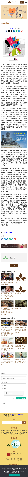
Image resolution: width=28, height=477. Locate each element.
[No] (26, 471)
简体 (21, 2)
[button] (2, 2)
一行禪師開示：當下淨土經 (20, 281)
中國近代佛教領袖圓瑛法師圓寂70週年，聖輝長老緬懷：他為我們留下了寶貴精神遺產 (7, 347)
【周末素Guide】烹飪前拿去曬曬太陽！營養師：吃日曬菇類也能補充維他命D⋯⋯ (20, 330)
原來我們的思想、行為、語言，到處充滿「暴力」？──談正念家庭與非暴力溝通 (7, 296)
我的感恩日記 (18, 293)
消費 (8, 233)
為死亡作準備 (18, 308)
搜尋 (24, 422)
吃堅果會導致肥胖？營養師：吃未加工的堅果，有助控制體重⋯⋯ (20, 346)
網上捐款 (12, 414)
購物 (11, 233)
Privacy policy (16, 474)
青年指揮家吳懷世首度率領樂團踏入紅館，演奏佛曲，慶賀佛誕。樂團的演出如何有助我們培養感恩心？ (7, 311)
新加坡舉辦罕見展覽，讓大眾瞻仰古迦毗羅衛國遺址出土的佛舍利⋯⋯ (7, 362)
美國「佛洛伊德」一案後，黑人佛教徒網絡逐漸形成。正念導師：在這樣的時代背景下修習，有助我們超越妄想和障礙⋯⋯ (7, 331)
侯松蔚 (11, 28)
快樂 (5, 233)
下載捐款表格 (19, 414)
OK (10, 474)
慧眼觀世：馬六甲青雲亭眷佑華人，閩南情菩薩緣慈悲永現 (7, 282)
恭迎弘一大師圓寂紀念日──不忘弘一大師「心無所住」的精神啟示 (20, 361)
